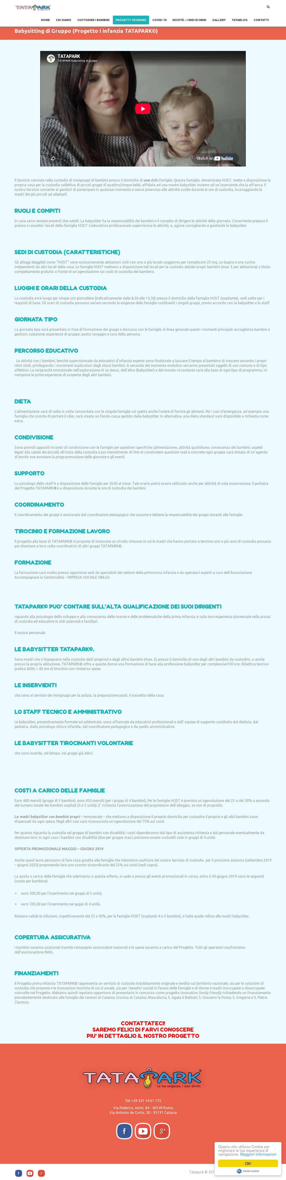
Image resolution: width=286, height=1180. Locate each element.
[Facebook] (124, 1131)
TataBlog (240, 19)
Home (45, 19)
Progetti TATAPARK (131, 19)
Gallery (219, 19)
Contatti (261, 19)
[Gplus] (162, 1131)
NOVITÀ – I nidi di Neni (189, 19)
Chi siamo (63, 19)
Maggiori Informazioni (258, 1154)
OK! (248, 1163)
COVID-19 (159, 19)
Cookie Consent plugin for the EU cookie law (248, 1171)
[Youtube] (143, 1131)
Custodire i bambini (93, 19)
